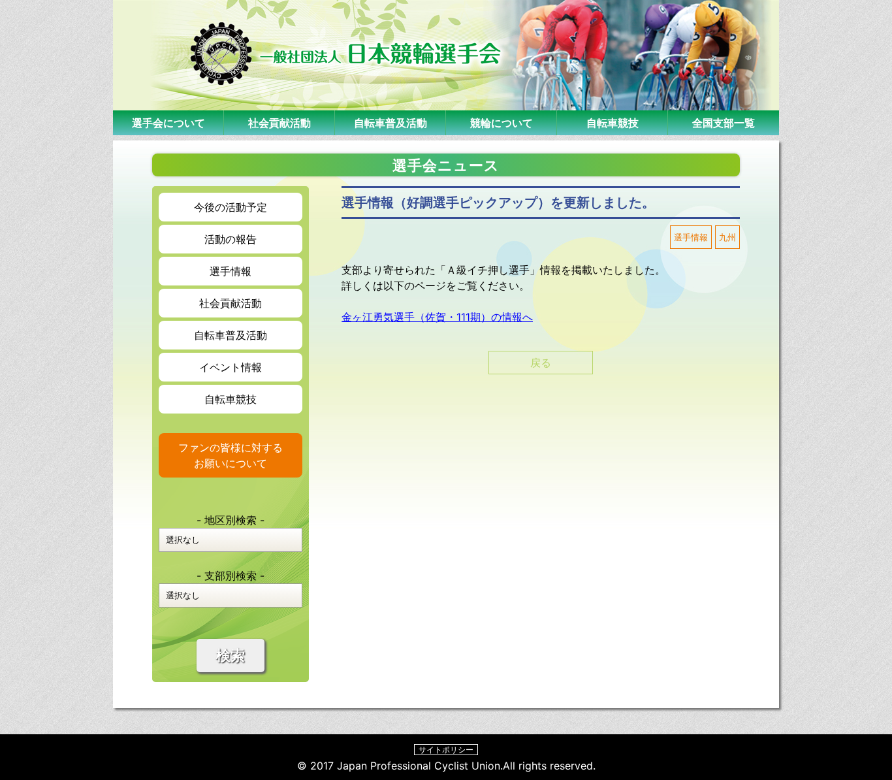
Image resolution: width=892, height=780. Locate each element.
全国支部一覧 (723, 122)
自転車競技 (612, 122)
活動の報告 (230, 239)
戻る (540, 362)
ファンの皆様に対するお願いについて (230, 455)
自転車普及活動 (390, 122)
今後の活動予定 (230, 207)
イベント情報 (230, 367)
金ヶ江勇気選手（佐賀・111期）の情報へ (437, 316)
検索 (230, 655)
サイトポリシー (446, 750)
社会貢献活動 (279, 122)
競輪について (501, 122)
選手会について (168, 122)
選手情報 (230, 271)
